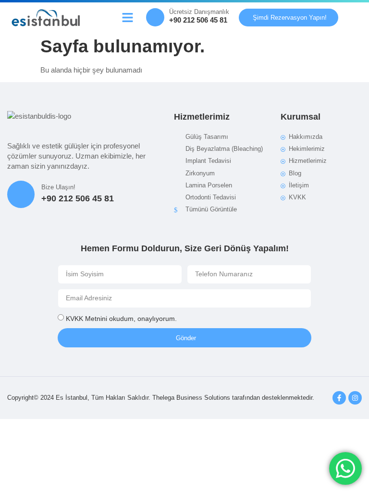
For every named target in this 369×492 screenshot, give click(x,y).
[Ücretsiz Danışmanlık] (155, 17)
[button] (127, 17)
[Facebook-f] (339, 398)
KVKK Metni (84, 318)
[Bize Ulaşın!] (21, 194)
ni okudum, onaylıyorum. (121, 318)
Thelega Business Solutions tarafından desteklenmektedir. (233, 397)
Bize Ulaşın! (58, 187)
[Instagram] (355, 398)
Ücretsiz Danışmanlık (199, 11)
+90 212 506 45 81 (198, 20)
